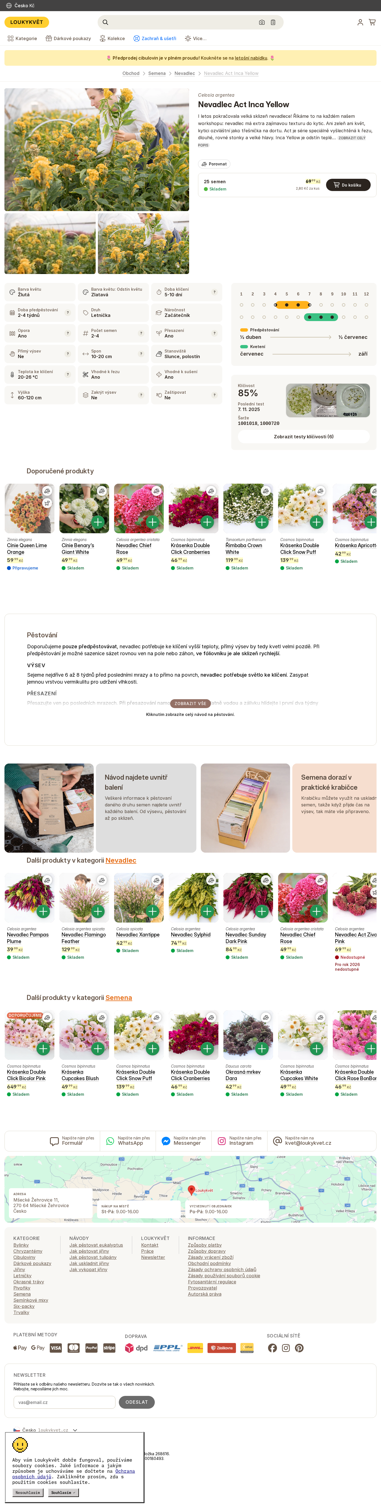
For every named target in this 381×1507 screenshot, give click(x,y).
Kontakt (149, 1245)
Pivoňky (21, 1288)
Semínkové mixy (30, 1300)
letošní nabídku (251, 58)
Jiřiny (19, 1269)
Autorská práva (204, 1294)
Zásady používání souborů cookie (224, 1275)
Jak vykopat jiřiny (88, 1269)
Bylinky (21, 1245)
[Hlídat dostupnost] (47, 503)
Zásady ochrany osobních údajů (222, 1269)
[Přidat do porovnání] (47, 491)
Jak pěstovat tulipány (93, 1257)
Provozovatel (202, 1288)
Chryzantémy (27, 1251)
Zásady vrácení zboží (210, 1257)
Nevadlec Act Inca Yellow (231, 73)
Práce (147, 1251)
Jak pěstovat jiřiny (89, 1251)
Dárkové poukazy (32, 1263)
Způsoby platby (205, 1245)
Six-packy (24, 1306)
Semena (157, 73)
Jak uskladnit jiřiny (89, 1263)
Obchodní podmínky (209, 1263)
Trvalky (21, 1312)
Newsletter (153, 1257)
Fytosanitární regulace (212, 1282)
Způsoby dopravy (207, 1251)
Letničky (22, 1275)
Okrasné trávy (28, 1282)
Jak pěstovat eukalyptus (96, 1245)
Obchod (130, 73)
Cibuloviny (24, 1257)
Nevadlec (185, 73)
